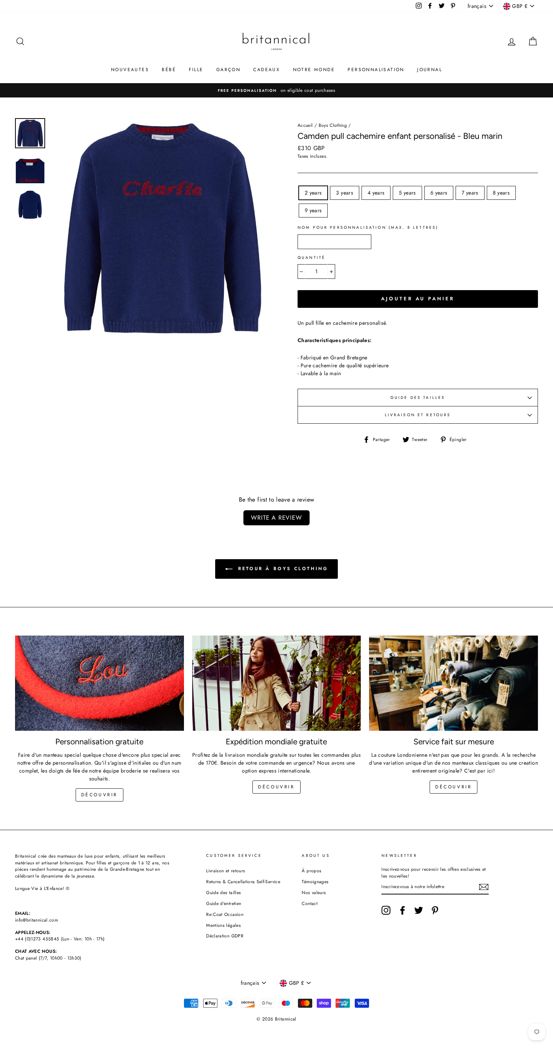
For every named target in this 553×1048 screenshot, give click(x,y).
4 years (376, 192)
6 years (438, 192)
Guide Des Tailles (417, 397)
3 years (344, 192)
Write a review (276, 517)
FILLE (196, 69)
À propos (311, 870)
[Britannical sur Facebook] (402, 910)
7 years (470, 192)
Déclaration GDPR (224, 935)
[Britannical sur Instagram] (385, 910)
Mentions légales (223, 925)
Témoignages (315, 881)
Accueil (305, 125)
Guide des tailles (223, 892)
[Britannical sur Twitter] (418, 910)
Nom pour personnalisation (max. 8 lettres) (368, 227)
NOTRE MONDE (314, 69)
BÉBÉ (169, 69)
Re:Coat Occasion (224, 914)
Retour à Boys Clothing (281, 568)
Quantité (311, 257)
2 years (313, 192)
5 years (407, 192)
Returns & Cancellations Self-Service (243, 881)
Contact (309, 903)
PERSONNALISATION (376, 69)
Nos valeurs (314, 892)
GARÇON (228, 69)
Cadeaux (266, 69)
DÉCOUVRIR (276, 786)
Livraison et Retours (418, 415)
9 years (313, 210)
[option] (276, 90)
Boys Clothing (333, 125)
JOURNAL (429, 69)
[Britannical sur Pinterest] (434, 910)
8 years (501, 192)
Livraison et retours (225, 870)
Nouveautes (130, 69)
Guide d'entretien (223, 903)
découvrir (99, 794)
